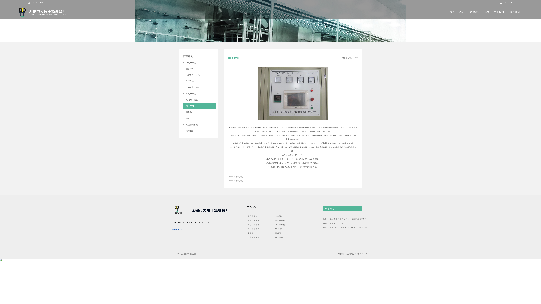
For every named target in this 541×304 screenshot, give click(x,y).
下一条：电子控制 (235, 181)
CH (511, 3)
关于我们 (499, 12)
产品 (461, 12)
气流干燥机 (189, 81)
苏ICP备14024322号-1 (361, 254)
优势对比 (475, 12)
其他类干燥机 (190, 100)
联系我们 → (177, 229)
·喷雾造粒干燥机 (254, 221)
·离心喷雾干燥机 (254, 225)
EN (505, 3)
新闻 (486, 12)
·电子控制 (278, 229)
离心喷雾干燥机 (191, 87)
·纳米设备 (278, 237)
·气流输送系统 (253, 237)
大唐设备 (188, 69)
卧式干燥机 (189, 63)
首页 (452, 12)
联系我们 (515, 12)
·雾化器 (250, 233)
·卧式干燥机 (252, 216)
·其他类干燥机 (253, 229)
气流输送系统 (190, 125)
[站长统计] (1, 260)
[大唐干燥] (42, 12)
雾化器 (187, 112)
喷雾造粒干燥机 (191, 75)
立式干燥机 (189, 94)
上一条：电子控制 (235, 177)
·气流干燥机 (279, 221)
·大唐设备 (278, 216)
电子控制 (188, 106)
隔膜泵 (187, 118)
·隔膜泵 (277, 233)
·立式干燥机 (279, 225)
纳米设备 (188, 131)
